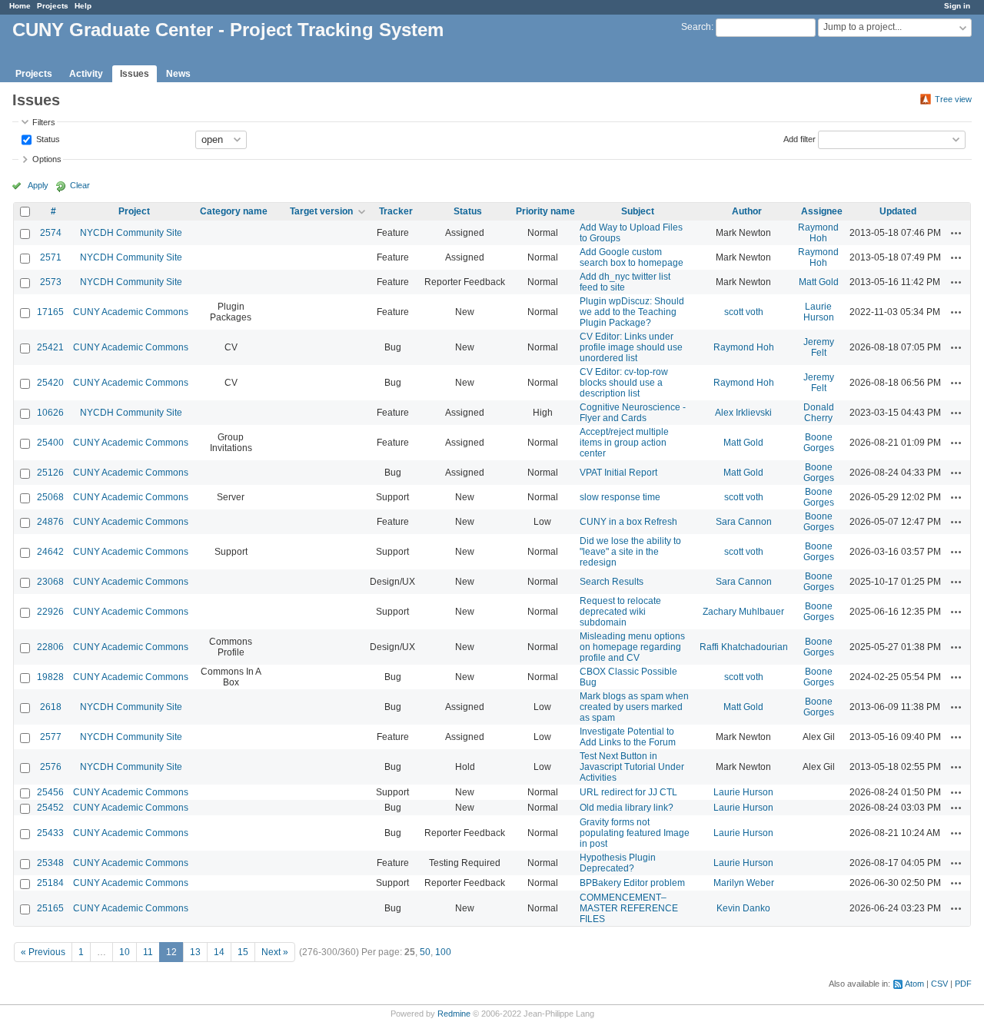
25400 (50, 442)
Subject (637, 211)
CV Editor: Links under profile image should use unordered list (631, 347)
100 (443, 952)
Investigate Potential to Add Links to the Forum (628, 737)
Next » (274, 952)
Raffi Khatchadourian (744, 647)
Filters (43, 122)
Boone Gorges (818, 442)
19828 (50, 677)
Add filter (799, 138)
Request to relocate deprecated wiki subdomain (620, 612)
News (178, 73)
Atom (914, 983)
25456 (50, 792)
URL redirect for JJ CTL (628, 792)
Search (696, 27)
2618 (51, 707)
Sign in (957, 6)
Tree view (953, 99)
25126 (50, 472)
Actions (956, 233)
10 (124, 952)
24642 (50, 551)
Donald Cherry (818, 412)
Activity (86, 73)
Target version (321, 211)
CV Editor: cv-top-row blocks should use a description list (624, 383)
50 (425, 952)
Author (747, 211)
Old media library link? (626, 807)
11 (148, 952)
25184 (50, 883)
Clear (80, 185)
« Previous (43, 952)
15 (243, 952)
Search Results (611, 581)
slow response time (620, 497)
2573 (51, 282)
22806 (50, 647)
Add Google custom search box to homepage (631, 257)
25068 (50, 497)
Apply (38, 185)
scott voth (743, 312)
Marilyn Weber (743, 883)
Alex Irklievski (743, 412)
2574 (51, 232)
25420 (50, 382)
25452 (50, 807)
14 (219, 952)
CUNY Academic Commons (130, 312)
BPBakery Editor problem (632, 883)
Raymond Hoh (818, 233)
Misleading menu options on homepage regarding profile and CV (632, 647)
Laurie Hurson (818, 312)
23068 (50, 581)
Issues (134, 73)
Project (134, 211)
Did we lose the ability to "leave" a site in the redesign (630, 552)
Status (47, 138)
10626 (50, 412)
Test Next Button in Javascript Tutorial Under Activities (632, 767)
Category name (234, 211)
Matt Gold (819, 282)
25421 (50, 347)
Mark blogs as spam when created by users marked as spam (634, 707)
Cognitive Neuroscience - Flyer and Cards (633, 412)
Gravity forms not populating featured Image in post (635, 833)
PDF (963, 983)
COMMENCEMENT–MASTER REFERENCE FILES (629, 908)
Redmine (453, 1013)
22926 (50, 611)
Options (47, 159)
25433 (50, 833)
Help (83, 6)
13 (195, 952)
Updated (897, 211)
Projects (52, 6)
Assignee (822, 211)
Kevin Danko (743, 908)
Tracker (396, 211)
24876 (50, 521)
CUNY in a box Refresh (628, 521)
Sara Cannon (744, 521)
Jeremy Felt (818, 347)
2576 (51, 767)
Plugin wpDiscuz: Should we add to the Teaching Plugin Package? (632, 312)
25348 (50, 863)
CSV (939, 983)
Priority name (545, 211)
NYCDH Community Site (131, 232)
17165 (50, 312)
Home (20, 6)
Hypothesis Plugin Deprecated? (618, 863)
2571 (51, 257)
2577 (51, 737)
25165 (50, 908)
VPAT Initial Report (618, 472)
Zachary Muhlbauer (743, 611)
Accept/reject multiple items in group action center (624, 442)
